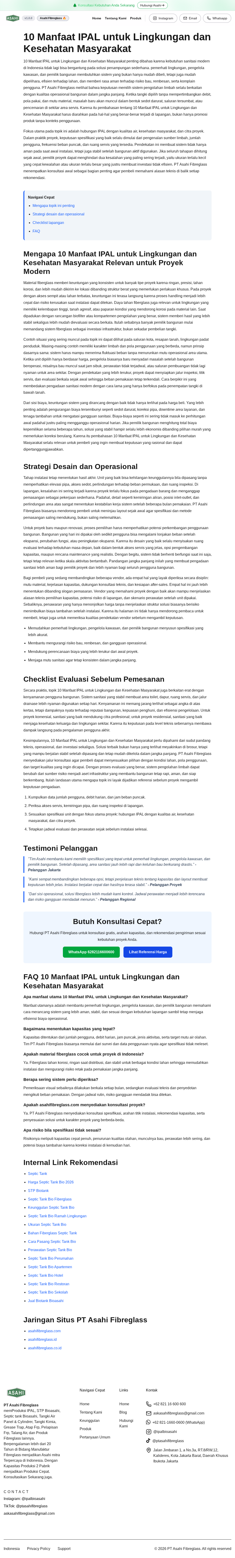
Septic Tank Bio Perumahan (50, 1258)
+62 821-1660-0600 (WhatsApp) (178, 1422)
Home (96, 18)
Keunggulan (90, 1421)
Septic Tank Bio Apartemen (50, 1267)
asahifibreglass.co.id (45, 1348)
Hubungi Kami (126, 1423)
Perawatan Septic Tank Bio (50, 1250)
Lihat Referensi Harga (148, 952)
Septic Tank (37, 1174)
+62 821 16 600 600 (169, 1404)
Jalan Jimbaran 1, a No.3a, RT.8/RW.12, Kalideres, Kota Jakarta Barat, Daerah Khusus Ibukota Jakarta (190, 1455)
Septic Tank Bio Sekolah (48, 1292)
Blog (123, 1412)
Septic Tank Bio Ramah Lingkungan (57, 1216)
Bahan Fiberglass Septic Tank (52, 1233)
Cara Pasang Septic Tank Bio (52, 1242)
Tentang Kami (115, 18)
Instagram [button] (166, 18)
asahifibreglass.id (42, 1339)
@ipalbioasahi (165, 1432)
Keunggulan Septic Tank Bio (51, 1207)
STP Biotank (38, 1191)
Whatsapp (220, 18)
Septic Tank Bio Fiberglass (50, 1199)
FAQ (36, 231)
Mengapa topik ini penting (54, 206)
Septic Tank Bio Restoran (48, 1284)
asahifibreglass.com (44, 1331)
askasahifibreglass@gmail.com (29, 1513)
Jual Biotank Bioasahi (46, 1301)
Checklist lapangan (48, 223)
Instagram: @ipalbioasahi (24, 1499)
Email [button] (193, 18)
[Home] (13, 18)
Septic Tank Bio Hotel (45, 1275)
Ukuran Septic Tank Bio (47, 1224)
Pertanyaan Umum (95, 1437)
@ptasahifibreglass (168, 1441)
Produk (135, 18)
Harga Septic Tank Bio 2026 (51, 1182)
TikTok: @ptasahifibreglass (26, 1506)
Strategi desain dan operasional (58, 214)
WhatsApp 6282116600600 (91, 952)
